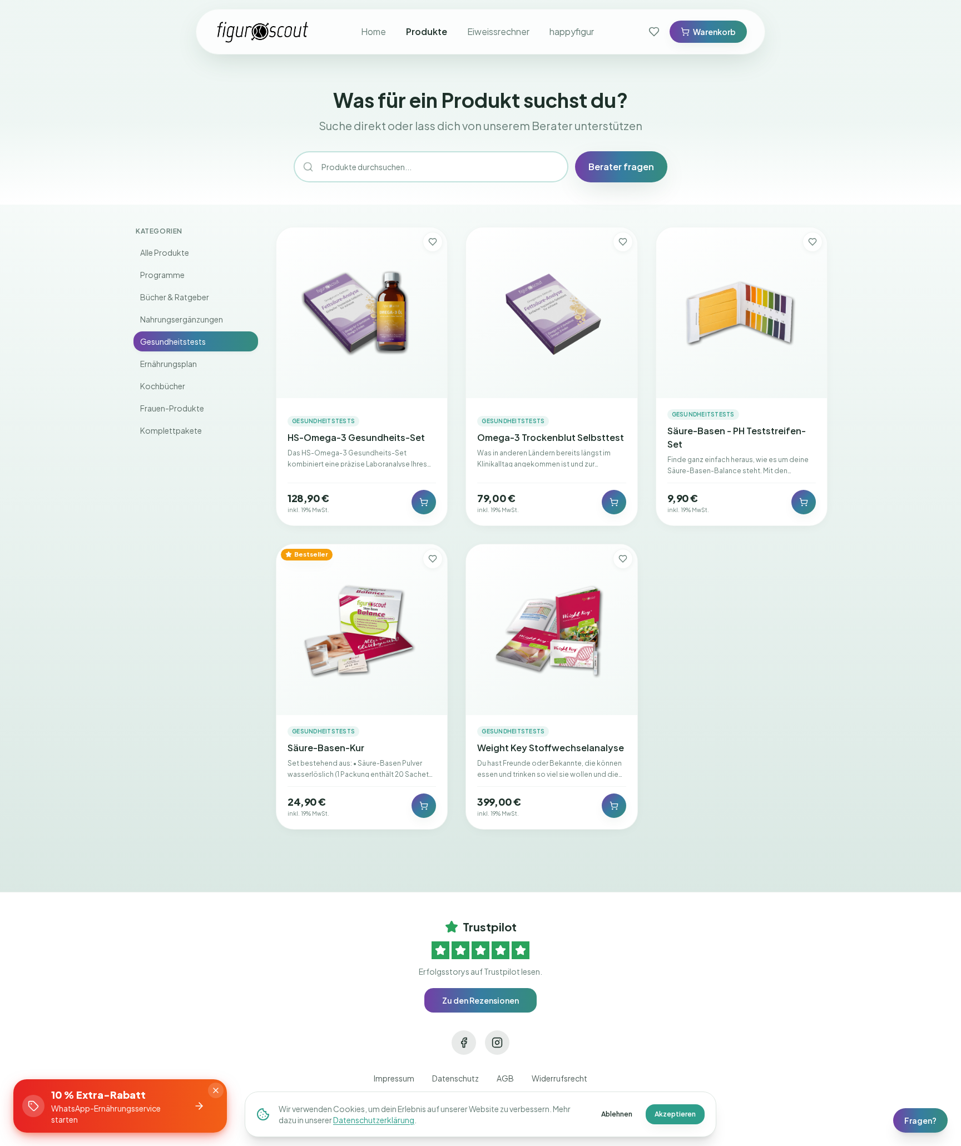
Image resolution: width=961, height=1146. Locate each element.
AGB (505, 1078)
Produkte (426, 31)
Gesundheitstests (173, 341)
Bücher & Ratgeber (174, 297)
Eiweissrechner (498, 31)
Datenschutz (455, 1078)
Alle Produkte (164, 252)
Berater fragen (621, 166)
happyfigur (571, 31)
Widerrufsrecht (559, 1078)
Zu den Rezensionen (480, 1000)
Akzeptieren (675, 1114)
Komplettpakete (171, 430)
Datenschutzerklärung (373, 1120)
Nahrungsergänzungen (181, 319)
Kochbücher (162, 386)
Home (373, 31)
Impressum (394, 1078)
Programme (162, 275)
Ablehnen (616, 1114)
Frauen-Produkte (172, 408)
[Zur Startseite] (263, 31)
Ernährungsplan (168, 364)
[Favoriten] (654, 32)
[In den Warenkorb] (424, 502)
